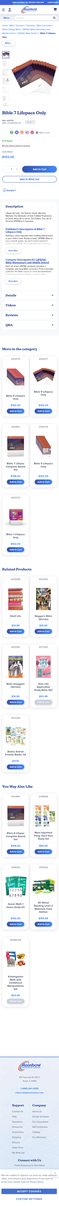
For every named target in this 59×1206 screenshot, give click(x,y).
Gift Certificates (40, 1127)
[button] (6, 62)
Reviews (12, 315)
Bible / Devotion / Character (22, 25)
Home (5, 25)
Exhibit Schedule (40, 1116)
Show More (13, 250)
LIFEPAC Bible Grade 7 (28, 33)
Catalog (36, 1132)
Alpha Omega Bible (11, 29)
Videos (11, 305)
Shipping (16, 1137)
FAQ (14, 1116)
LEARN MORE (53, 2)
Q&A (9, 325)
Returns (16, 1142)
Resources (17, 1127)
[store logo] (29, 9)
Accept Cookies (29, 1191)
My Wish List (18, 1152)
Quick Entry (17, 1132)
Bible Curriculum (44, 25)
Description (14, 206)
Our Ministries (39, 1137)
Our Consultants (40, 1121)
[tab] (8, 43)
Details (11, 295)
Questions (17, 1121)
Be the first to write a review (16, 145)
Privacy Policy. (37, 1181)
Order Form (17, 1147)
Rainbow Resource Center (29, 1065)
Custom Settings (29, 1199)
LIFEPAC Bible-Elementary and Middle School (27, 261)
